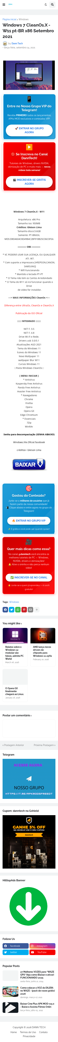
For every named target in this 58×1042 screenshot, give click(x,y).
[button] (4, 4)
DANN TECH (38, 1027)
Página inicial (9, 19)
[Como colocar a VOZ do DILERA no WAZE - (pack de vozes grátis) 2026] (10, 991)
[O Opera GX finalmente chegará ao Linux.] (15, 677)
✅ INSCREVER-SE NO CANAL (28, 577)
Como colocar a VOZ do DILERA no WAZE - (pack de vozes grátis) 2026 (37, 990)
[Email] (30, 609)
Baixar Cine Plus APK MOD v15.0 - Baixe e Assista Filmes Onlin (37, 1005)
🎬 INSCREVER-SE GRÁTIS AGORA (29, 181)
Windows (24, 19)
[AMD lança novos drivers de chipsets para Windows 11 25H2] (42, 635)
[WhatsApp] (18, 609)
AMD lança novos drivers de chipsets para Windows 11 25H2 (42, 651)
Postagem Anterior (14, 745)
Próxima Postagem (44, 745)
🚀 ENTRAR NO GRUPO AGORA (29, 130)
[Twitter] (11, 609)
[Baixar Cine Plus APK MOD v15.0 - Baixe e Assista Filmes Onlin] (10, 1007)
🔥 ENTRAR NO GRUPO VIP (28, 520)
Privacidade (29, 1036)
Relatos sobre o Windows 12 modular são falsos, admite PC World (14, 653)
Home (13, 1032)
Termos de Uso (28, 1032)
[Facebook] (5, 609)
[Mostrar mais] (36, 609)
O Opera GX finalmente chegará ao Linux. (14, 691)
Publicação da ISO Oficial (29, 313)
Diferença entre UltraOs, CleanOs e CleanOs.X (29, 305)
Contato (43, 1032)
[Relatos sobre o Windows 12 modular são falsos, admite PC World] (15, 635)
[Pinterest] (24, 609)
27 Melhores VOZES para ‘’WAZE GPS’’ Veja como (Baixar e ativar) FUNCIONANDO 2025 (37, 975)
